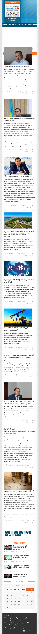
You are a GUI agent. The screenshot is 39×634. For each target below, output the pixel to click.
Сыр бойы (19, 33)
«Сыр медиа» (16, 623)
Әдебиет (31, 24)
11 (10, 535)
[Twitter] (17, 44)
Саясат (14, 24)
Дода (22, 24)
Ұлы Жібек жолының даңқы (17, 67)
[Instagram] (29, 44)
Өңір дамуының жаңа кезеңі (17, 176)
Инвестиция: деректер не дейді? (19, 491)
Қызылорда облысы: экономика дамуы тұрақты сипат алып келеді (19, 234)
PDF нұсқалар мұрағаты (12, 19)
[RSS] (34, 44)
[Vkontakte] (25, 44)
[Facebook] (21, 44)
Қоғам (8, 24)
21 (16, 535)
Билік (4, 24)
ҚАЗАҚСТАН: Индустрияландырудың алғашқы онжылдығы (19, 431)
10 (6, 535)
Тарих (26, 24)
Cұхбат (18, 24)
